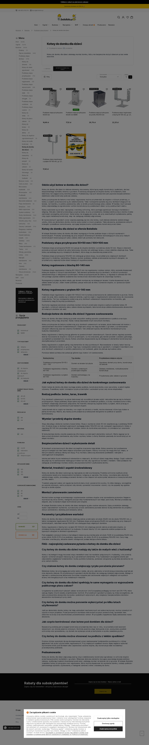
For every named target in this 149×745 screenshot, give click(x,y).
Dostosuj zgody (108, 723)
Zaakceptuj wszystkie (108, 729)
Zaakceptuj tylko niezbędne (108, 718)
